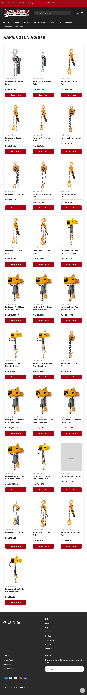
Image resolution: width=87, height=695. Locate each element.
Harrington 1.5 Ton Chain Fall (70, 364)
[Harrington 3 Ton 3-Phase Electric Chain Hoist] (43, 287)
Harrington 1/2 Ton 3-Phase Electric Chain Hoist (43, 421)
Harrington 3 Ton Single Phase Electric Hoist (13, 364)
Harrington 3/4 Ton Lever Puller (70, 83)
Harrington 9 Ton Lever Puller (41, 534)
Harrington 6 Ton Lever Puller (41, 252)
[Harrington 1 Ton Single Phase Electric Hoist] (43, 457)
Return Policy (7, 664)
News (47, 623)
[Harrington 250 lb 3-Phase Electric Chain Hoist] (15, 457)
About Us (48, 632)
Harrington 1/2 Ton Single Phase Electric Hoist (42, 364)
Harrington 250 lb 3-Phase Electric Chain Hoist (14, 477)
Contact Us (49, 649)
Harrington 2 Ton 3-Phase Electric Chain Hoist (70, 308)
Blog (46, 628)
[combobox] (52, 13)
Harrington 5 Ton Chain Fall (71, 476)
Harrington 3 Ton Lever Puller (69, 195)
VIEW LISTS (19, 27)
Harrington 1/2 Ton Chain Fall (42, 195)
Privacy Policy (8, 660)
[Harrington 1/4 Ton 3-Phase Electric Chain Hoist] (71, 400)
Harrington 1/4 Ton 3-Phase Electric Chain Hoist (71, 421)
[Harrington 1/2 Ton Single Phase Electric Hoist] (43, 344)
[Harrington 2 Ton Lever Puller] (15, 231)
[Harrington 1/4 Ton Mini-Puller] (15, 62)
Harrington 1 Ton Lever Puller (41, 139)
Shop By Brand (50, 640)
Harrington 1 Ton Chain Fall (71, 138)
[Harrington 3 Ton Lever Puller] (71, 175)
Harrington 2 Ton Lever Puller (13, 252)
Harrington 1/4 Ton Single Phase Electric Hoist (14, 590)
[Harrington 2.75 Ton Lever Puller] (71, 513)
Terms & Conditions (9, 669)
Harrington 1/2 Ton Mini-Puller (42, 83)
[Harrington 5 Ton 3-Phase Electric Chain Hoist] (15, 287)
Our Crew (48, 636)
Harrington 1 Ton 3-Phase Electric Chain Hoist (14, 421)
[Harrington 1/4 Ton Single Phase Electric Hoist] (15, 569)
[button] (82, 13)
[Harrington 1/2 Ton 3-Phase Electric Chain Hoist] (43, 400)
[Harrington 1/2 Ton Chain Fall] (43, 175)
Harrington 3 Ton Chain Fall (15, 533)
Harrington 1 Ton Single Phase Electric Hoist (41, 477)
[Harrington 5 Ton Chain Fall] (71, 457)
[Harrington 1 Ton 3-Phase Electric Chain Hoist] (15, 400)
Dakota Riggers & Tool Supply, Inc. (16, 687)
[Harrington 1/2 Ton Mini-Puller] (43, 62)
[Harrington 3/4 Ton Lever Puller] (71, 62)
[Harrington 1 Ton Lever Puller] (43, 118)
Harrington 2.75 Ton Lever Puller (70, 534)
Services (48, 645)
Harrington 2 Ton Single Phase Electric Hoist (69, 252)
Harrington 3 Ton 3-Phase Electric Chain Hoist (42, 308)
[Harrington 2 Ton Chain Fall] (15, 175)
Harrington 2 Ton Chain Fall (15, 194)
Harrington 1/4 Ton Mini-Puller (14, 83)
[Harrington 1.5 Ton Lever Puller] (15, 118)
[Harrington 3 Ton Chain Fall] (15, 513)
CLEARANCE (7, 27)
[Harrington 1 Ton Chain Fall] (71, 118)
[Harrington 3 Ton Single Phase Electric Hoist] (15, 344)
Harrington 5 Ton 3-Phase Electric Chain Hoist (14, 308)
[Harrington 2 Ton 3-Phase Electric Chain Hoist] (71, 287)
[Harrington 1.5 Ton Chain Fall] (71, 344)
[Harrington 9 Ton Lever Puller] (43, 513)
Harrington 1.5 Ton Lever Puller (14, 139)
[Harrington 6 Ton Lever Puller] (43, 231)
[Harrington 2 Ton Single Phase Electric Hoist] (71, 231)
